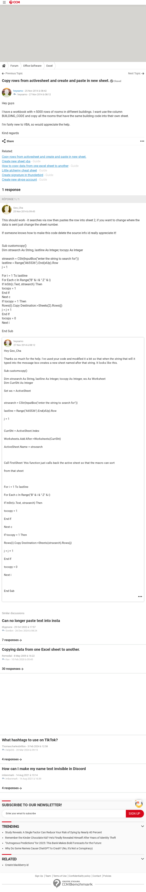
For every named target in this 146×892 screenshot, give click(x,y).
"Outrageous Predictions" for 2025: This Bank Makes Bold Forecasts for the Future (53, 843)
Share (10, 141)
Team (48, 876)
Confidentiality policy (79, 876)
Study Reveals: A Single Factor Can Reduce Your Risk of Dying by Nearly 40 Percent (53, 832)
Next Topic (134, 73)
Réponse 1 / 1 (11, 199)
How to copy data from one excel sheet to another (35, 166)
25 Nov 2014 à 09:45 (24, 211)
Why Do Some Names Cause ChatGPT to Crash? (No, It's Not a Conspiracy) (49, 848)
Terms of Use (60, 876)
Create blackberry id (17, 864)
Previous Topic (14, 73)
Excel (49, 65)
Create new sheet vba (16, 161)
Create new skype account (19, 179)
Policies (107, 876)
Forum (14, 65)
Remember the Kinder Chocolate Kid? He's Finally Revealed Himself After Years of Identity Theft (60, 837)
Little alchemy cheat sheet (19, 170)
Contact (97, 876)
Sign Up (39, 876)
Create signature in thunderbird (22, 175)
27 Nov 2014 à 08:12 (40, 94)
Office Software (32, 65)
